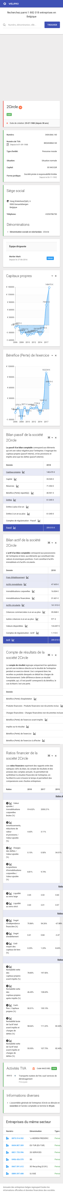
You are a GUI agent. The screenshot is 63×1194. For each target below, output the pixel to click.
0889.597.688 (18, 1173)
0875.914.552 (18, 1138)
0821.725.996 (18, 1152)
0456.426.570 (18, 1159)
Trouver (52, 25)
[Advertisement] (31, 66)
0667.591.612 (18, 1166)
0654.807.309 (18, 1145)
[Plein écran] (49, 437)
